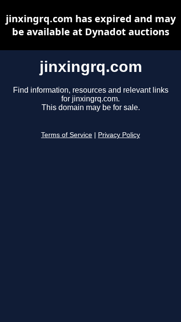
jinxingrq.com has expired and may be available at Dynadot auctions (91, 25)
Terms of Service (66, 135)
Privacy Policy (119, 135)
